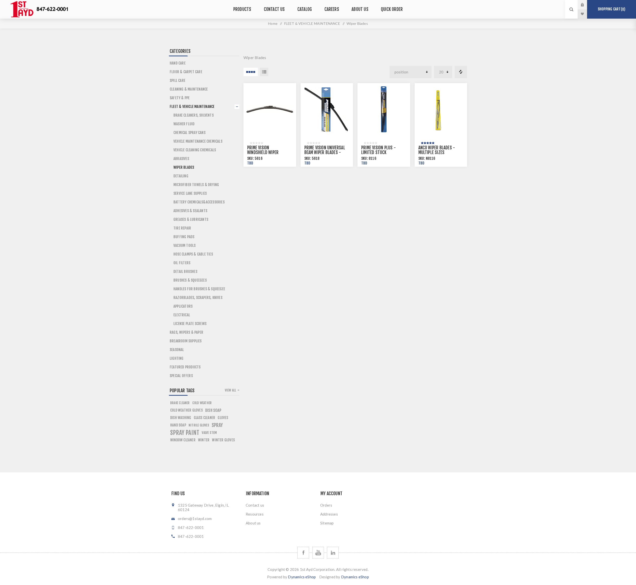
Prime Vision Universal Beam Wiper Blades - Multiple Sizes (324, 152)
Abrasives (181, 158)
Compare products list (461, 72)
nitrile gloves (199, 425)
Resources (255, 514)
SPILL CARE (177, 80)
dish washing (180, 417)
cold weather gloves (186, 410)
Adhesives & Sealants (190, 210)
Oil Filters (181, 262)
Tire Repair (182, 228)
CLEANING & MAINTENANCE (189, 89)
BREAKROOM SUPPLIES (186, 341)
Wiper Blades (183, 167)
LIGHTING (177, 358)
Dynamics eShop (302, 577)
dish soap (213, 410)
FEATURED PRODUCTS (185, 367)
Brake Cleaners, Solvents (193, 115)
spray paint (184, 432)
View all (230, 390)
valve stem (209, 432)
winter (203, 440)
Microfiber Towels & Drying (196, 184)
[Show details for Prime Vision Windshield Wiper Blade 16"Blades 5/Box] (269, 109)
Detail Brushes (185, 271)
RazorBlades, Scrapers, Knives (197, 297)
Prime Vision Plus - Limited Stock (378, 150)
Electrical (181, 315)
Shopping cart (611, 9)
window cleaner (183, 440)
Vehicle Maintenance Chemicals (197, 141)
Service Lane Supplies (190, 193)
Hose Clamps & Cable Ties (193, 254)
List (264, 72)
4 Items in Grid (250, 72)
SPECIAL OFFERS (181, 375)
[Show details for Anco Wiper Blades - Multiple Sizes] (441, 109)
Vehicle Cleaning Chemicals (194, 150)
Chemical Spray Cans (189, 132)
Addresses (329, 514)
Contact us (255, 505)
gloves (223, 417)
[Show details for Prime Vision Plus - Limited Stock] (384, 109)
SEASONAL (177, 349)
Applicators (183, 306)
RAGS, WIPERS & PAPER (186, 332)
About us (253, 523)
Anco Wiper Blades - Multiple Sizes (436, 150)
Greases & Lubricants (190, 219)
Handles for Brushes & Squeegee (199, 289)
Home (273, 23)
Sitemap (327, 523)
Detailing (180, 176)
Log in (586, 4)
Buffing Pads (183, 236)
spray (217, 425)
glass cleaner (204, 417)
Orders (326, 505)
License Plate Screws (189, 323)
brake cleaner (180, 403)
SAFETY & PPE (180, 98)
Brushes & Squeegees (190, 280)
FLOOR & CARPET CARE (186, 71)
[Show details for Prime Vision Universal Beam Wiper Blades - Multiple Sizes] (327, 109)
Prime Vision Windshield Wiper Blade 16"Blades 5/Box (267, 152)
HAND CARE (178, 63)
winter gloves (223, 440)
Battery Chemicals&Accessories (199, 202)
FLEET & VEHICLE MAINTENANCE (312, 23)
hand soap (178, 425)
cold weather (202, 403)
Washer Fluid (184, 124)
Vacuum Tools (184, 245)
